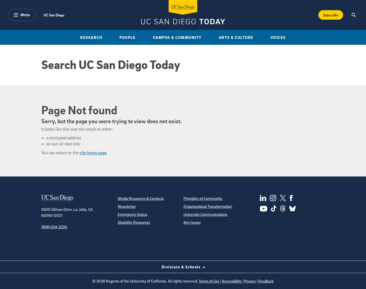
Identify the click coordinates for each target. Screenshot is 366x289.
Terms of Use (209, 281)
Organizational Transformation (207, 206)
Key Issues (192, 222)
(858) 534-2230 (54, 226)
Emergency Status (132, 214)
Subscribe (330, 15)
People (127, 37)
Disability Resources (134, 222)
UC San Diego (54, 15)
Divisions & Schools (182, 266)
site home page (93, 152)
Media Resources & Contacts (141, 198)
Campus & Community (177, 37)
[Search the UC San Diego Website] (353, 15)
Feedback (266, 281)
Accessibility (232, 281)
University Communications (205, 214)
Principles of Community (202, 198)
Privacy (250, 281)
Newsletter (127, 206)
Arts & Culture (236, 37)
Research (91, 37)
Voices (278, 37)
